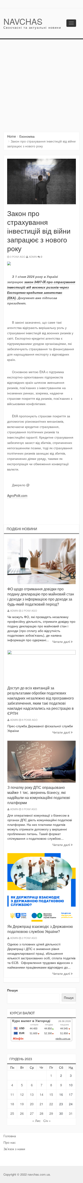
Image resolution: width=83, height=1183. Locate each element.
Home (11, 136)
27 (32, 1113)
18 (12, 1104)
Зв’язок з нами (14, 1148)
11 (12, 1094)
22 (51, 1104)
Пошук (12, 990)
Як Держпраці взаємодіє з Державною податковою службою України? (40, 929)
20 (32, 1104)
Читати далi (61, 641)
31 (71, 1113)
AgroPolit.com (17, 495)
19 (22, 1104)
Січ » (47, 1120)
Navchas (22, 21)
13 (32, 1094)
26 (22, 1113)
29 (51, 1113)
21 (41, 1104)
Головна (9, 1135)
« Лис (36, 1120)
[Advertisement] (41, 83)
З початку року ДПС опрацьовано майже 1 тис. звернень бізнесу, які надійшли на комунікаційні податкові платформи (38, 795)
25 (12, 1113)
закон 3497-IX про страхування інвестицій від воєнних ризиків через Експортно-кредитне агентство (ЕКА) (41, 289)
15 (51, 1094)
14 (41, 1094)
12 (22, 1094)
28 (41, 1113)
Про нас (9, 1142)
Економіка (27, 136)
